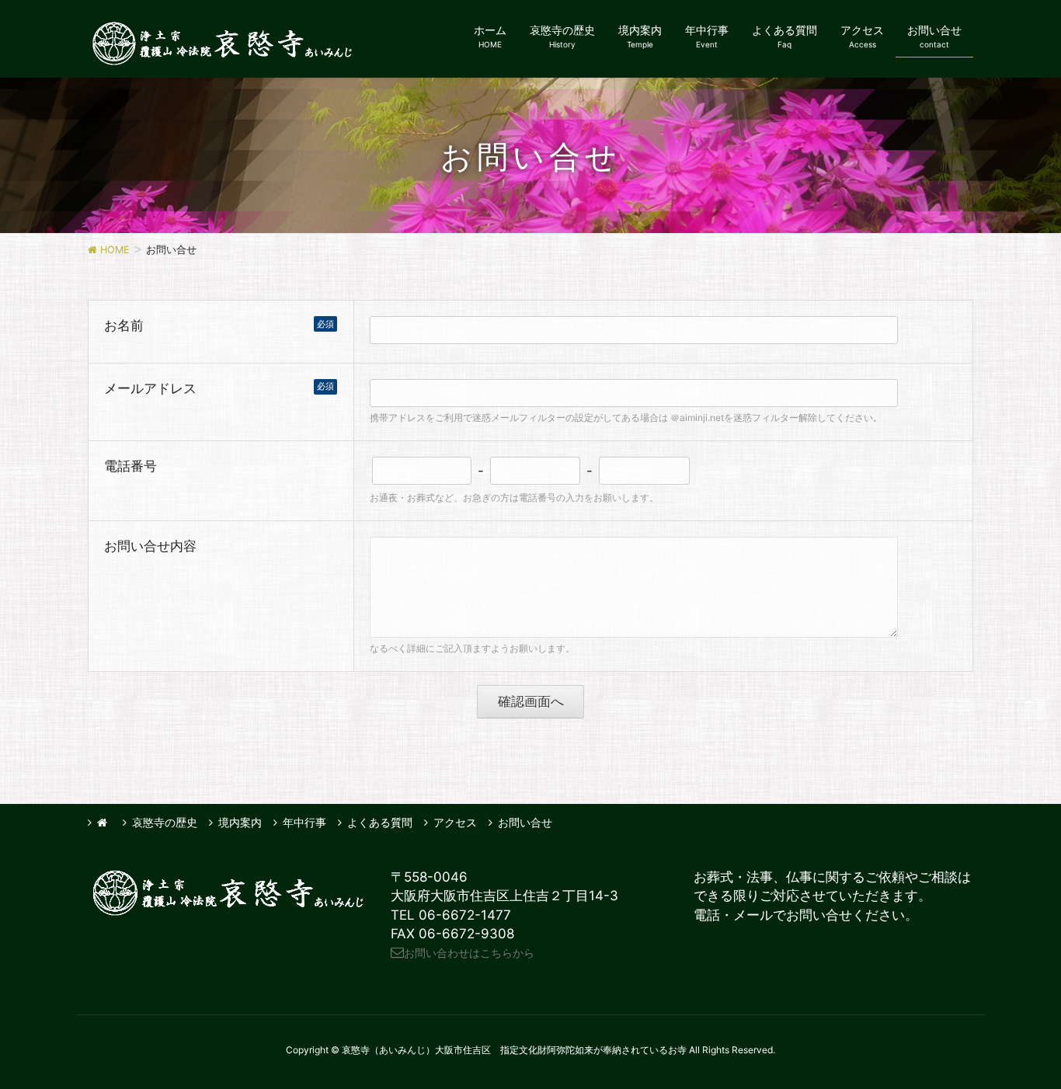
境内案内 (240, 822)
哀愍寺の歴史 (164, 822)
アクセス (455, 822)
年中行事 (304, 822)
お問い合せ (525, 822)
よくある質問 (379, 822)
